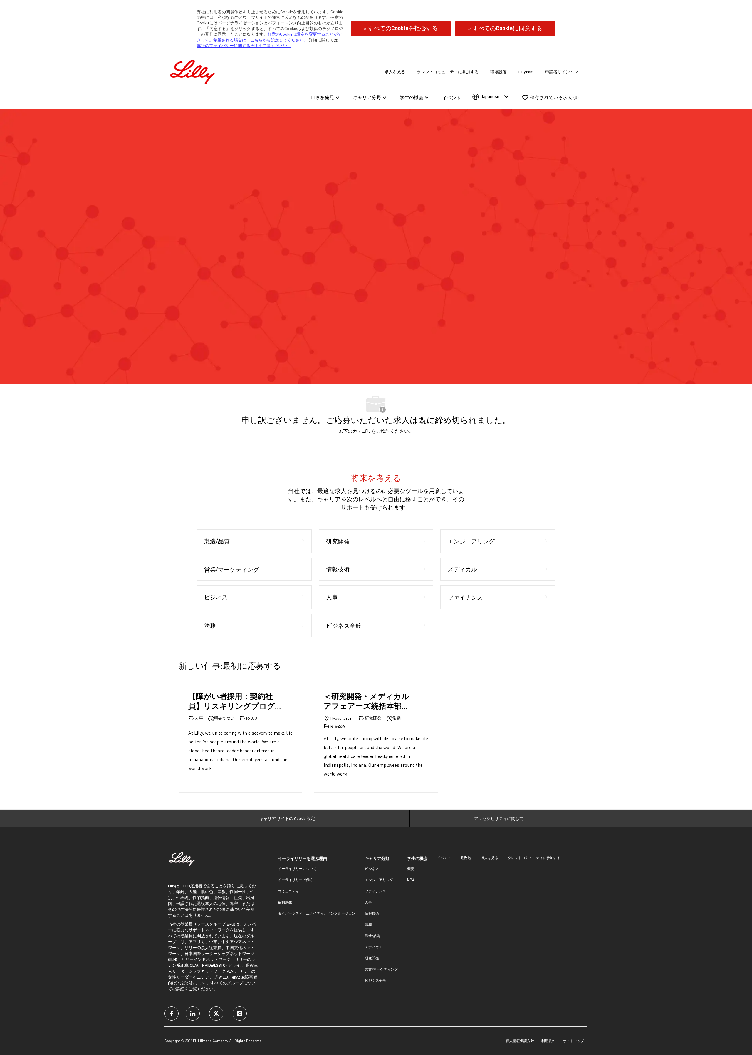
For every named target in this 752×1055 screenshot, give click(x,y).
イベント (451, 98)
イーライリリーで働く (295, 880)
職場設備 (498, 72)
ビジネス (372, 868)
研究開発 (372, 958)
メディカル (373, 947)
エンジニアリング (379, 880)
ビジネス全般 (375, 980)
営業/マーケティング (381, 969)
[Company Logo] (194, 70)
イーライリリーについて (297, 868)
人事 (368, 902)
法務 (368, 924)
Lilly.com (525, 72)
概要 (410, 868)
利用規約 (548, 1041)
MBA (410, 880)
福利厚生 (285, 902)
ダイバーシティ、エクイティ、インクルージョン (316, 913)
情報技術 (372, 913)
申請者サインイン (561, 72)
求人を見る (395, 72)
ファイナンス (375, 891)
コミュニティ (288, 891)
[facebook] (171, 1013)
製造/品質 (372, 935)
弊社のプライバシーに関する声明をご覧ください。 (244, 45)
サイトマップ (573, 1041)
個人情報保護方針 (520, 1041)
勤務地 (466, 858)
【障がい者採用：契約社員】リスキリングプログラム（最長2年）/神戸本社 (234, 700)
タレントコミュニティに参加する (448, 72)
